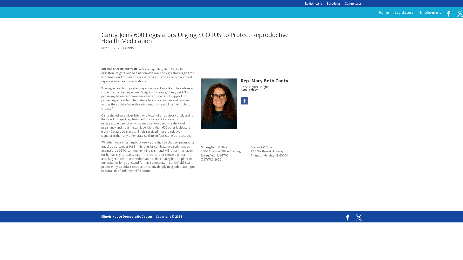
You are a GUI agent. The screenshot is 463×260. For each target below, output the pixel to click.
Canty (129, 48)
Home (384, 13)
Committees (353, 4)
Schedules (333, 4)
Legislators (404, 13)
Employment (430, 13)
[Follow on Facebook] (244, 100)
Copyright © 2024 (169, 216)
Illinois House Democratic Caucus (127, 216)
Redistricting (313, 4)
